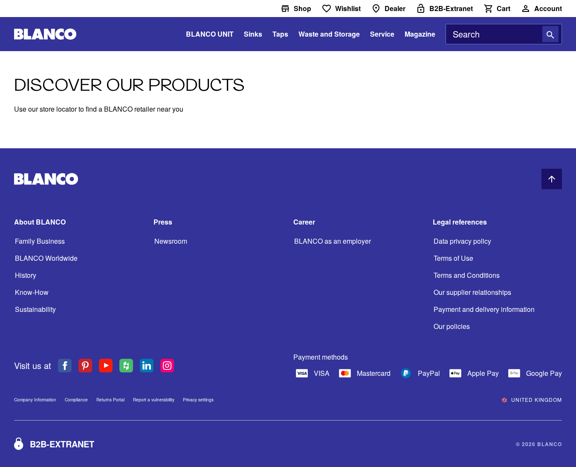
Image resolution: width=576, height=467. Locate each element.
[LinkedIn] (139, 365)
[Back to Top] (551, 179)
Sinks (253, 34)
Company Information (35, 400)
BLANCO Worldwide (46, 258)
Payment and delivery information (484, 309)
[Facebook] (57, 365)
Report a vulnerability (153, 400)
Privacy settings (198, 400)
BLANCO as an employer (332, 241)
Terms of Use (453, 258)
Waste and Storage (329, 34)
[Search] (550, 34)
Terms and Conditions (467, 275)
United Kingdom (536, 399)
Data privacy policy (462, 241)
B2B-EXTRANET (62, 444)
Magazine (420, 34)
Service (382, 34)
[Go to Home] (45, 34)
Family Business (40, 241)
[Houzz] (118, 365)
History (25, 275)
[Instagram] (159, 365)
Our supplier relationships (472, 292)
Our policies (452, 326)
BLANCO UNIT (210, 34)
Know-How (32, 292)
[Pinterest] (77, 365)
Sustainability (35, 309)
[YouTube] (98, 365)
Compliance (76, 400)
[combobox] (504, 34)
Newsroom (170, 241)
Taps (280, 34)
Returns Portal (110, 400)
